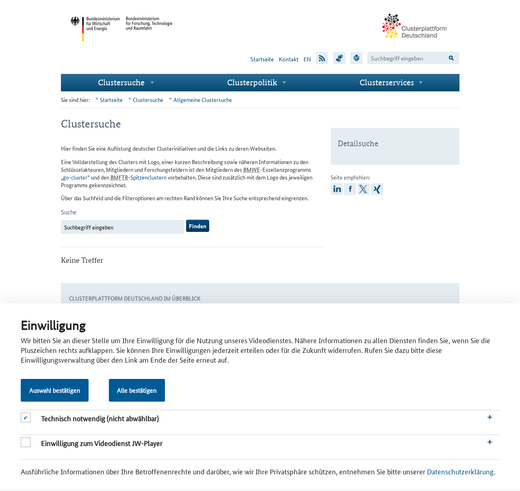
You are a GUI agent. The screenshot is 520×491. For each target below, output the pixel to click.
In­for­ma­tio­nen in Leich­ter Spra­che (356, 57)
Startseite (262, 59)
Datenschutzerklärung (460, 471)
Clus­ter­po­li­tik (252, 82)
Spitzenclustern (148, 177)
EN (307, 59)
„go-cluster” (75, 177)
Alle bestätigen (136, 390)
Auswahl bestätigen (54, 390)
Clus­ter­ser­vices (387, 82)
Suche (69, 212)
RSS (322, 57)
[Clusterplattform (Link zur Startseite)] (414, 43)
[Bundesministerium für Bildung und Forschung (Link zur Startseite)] (149, 48)
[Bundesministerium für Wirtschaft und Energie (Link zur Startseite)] (95, 48)
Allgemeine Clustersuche (202, 99)
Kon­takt (289, 59)
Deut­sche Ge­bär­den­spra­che (339, 57)
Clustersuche (121, 82)
